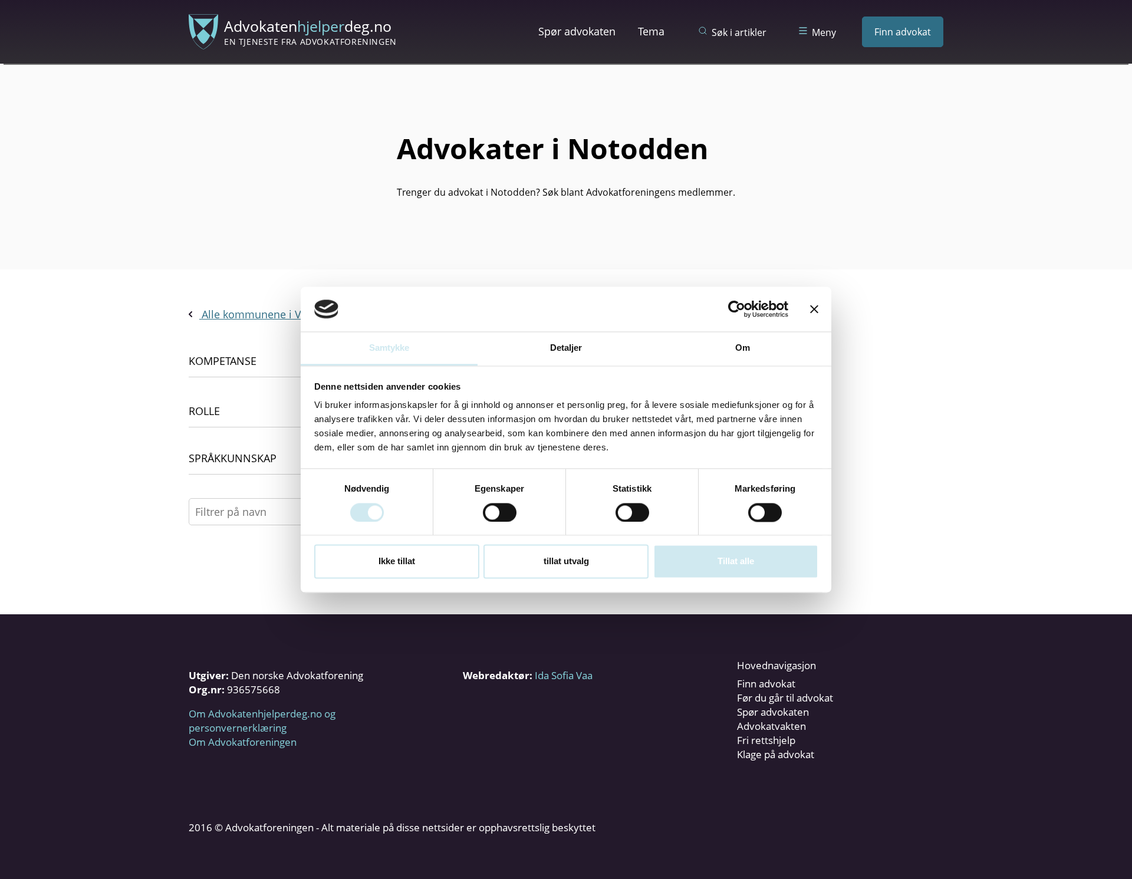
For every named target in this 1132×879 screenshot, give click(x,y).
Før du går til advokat (785, 697)
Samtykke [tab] (389, 348)
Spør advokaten (577, 31)
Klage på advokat (775, 754)
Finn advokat (902, 31)
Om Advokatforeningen (243, 742)
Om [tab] (742, 348)
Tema (651, 31)
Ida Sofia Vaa (564, 675)
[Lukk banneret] (814, 309)
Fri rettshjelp (766, 740)
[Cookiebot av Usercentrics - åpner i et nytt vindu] (736, 309)
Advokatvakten (771, 726)
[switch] (499, 512)
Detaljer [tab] (566, 348)
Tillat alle (736, 562)
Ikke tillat (397, 562)
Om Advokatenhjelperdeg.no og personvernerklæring (262, 721)
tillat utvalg (566, 562)
